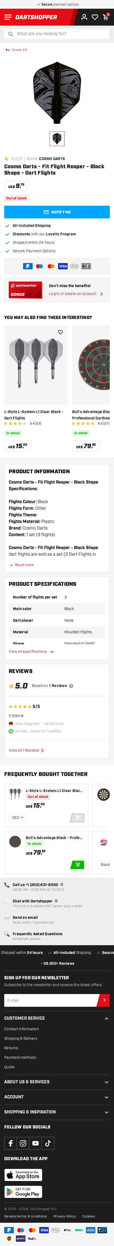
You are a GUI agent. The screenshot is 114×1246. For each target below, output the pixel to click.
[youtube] (35, 1143)
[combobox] (60, 33)
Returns (11, 1048)
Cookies (88, 1216)
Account (14, 1097)
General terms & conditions (25, 1216)
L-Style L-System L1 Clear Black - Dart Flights (33, 415)
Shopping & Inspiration (30, 1112)
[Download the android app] (23, 1192)
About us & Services (27, 1082)
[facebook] (10, 1143)
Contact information (21, 1029)
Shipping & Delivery (20, 1038)
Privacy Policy (65, 1216)
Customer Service (24, 1018)
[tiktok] (48, 1143)
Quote (9, 1067)
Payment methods (20, 1057)
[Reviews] (71, 686)
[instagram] (23, 1143)
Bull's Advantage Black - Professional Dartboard (55, 838)
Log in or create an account (72, 294)
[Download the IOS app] (23, 1175)
